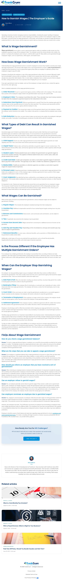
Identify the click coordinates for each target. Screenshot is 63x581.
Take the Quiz (31, 438)
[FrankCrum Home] (11, 3)
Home (3, 10)
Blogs (8, 10)
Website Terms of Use (31, 574)
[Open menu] (60, 3)
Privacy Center (31, 571)
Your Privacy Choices (30, 577)
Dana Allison (8, 23)
